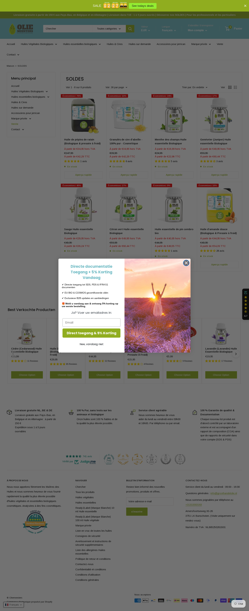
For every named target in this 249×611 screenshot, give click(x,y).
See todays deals (143, 6)
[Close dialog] (186, 263)
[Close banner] (245, 6)
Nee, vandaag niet (91, 344)
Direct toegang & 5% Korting (91, 333)
